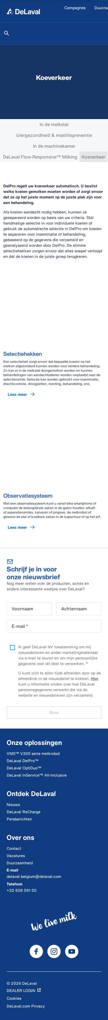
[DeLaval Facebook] (36, 951)
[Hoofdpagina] (23, 11)
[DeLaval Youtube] (72, 951)
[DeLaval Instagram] (54, 951)
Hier (94, 678)
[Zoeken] (6, 33)
